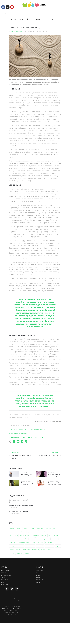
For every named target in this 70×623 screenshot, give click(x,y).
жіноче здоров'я (25, 535)
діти (11, 535)
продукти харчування (16, 546)
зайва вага (36, 535)
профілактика (30, 546)
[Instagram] (8, 7)
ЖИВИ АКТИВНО (7, 596)
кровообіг (19, 539)
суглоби (18, 549)
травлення (35, 549)
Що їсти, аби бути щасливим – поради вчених (27, 429)
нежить (31, 539)
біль (33, 528)
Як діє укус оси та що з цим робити (19, 511)
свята (52, 546)
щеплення (50, 549)
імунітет (12, 553)
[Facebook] (3, 7)
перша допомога (37, 542)
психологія (40, 546)
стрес (11, 549)
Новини (19, 31)
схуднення (26, 549)
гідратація (42, 532)
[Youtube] (12, 7)
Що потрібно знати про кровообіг (18, 500)
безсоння (26, 528)
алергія (12, 528)
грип (29, 532)
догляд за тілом (52, 532)
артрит (19, 528)
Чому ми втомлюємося (18, 433)
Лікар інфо (13, 31)
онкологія (54, 539)
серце (58, 546)
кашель (56, 535)
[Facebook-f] (7, 589)
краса (11, 539)
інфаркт (19, 553)
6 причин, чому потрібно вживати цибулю (21, 505)
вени (54, 528)
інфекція (26, 553)
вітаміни (23, 532)
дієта (16, 535)
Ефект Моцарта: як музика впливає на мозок (27, 437)
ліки (26, 539)
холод (43, 549)
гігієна (35, 532)
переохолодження (24, 542)
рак (47, 546)
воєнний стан (14, 532)
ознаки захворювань (42, 539)
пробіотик (48, 542)
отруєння (13, 542)
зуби (49, 535)
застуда (43, 535)
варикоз (48, 528)
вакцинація (40, 528)
